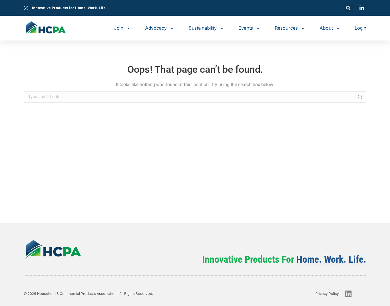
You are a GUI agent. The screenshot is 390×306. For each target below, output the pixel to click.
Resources (286, 28)
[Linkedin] (348, 293)
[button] (348, 7)
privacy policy (327, 293)
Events (245, 28)
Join (118, 28)
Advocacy (156, 28)
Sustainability (202, 28)
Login (360, 28)
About (326, 28)
